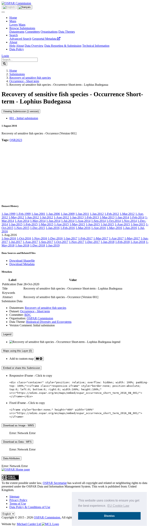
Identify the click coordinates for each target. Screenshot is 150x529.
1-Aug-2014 (82, 221)
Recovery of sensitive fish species (30, 77)
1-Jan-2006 (53, 213)
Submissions (17, 74)
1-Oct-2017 (61, 242)
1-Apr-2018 (137, 242)
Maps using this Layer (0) (17, 350)
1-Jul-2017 (15, 242)
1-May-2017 (132, 238)
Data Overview (34, 45)
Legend (7, 334)
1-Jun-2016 (130, 228)
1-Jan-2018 (107, 242)
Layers (13, 24)
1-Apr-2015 (61, 224)
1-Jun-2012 (32, 217)
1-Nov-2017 (76, 242)
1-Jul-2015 (107, 224)
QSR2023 (16, 140)
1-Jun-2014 (53, 221)
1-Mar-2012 (127, 213)
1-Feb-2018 (122, 242)
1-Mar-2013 (107, 217)
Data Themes (66, 31)
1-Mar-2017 (100, 238)
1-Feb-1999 (23, 213)
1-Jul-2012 (46, 217)
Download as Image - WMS (18, 425)
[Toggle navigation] (3, 12)
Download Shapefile (22, 260)
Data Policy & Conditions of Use (29, 507)
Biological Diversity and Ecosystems (48, 321)
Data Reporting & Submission (62, 45)
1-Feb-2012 (111, 213)
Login (5, 55)
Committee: (16, 314)
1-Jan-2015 (15, 224)
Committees (32, 31)
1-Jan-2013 (77, 217)
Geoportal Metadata (44, 38)
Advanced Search (20, 38)
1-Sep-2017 (46, 242)
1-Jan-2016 (53, 228)
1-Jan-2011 (82, 213)
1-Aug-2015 (122, 224)
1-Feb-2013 (91, 217)
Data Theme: (17, 321)
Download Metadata (22, 264)
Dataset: (14, 311)
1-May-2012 (16, 217)
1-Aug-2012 (61, 217)
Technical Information (95, 45)
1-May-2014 (38, 221)
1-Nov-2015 (21, 228)
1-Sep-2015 (138, 224)
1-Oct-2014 (113, 221)
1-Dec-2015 (37, 228)
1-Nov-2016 (39, 238)
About (13, 42)
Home (13, 17)
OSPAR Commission (40, 318)
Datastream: (16, 307)
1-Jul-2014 (67, 221)
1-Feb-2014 (137, 217)
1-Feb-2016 (67, 228)
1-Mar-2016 (83, 228)
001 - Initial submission (23, 118)
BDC (27, 314)
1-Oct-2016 (24, 238)
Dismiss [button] (109, 515)
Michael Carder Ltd (29, 524)
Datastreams (16, 31)
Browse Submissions (22, 28)
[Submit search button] (4, 64)
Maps (12, 21)
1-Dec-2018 (37, 245)
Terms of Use (17, 503)
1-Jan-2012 (97, 213)
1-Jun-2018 (22, 245)
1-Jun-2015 (93, 224)
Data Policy (16, 49)
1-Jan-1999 (8, 213)
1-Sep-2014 (98, 221)
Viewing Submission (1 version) (21, 111)
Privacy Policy (18, 500)
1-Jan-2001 (38, 213)
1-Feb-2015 (30, 224)
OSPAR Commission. (47, 517)
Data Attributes (11, 458)
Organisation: (17, 318)
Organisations (49, 31)
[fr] (24, 7)
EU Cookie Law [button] (118, 505)
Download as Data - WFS (17, 441)
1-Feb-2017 (85, 238)
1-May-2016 (114, 228)
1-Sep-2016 (9, 238)
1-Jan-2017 (70, 238)
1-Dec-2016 (55, 238)
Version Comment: (20, 325)
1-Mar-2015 (45, 224)
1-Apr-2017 (116, 238)
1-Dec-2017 (92, 242)
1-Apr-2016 (98, 228)
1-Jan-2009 (68, 213)
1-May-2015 (77, 224)
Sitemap (14, 496)
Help (12, 45)
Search (13, 35)
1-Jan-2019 (53, 245)
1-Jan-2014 (122, 217)
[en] (9, 7)
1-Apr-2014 (22, 221)
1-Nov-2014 (129, 221)
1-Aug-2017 (30, 242)
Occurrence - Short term (24, 81)
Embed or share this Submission (21, 368)
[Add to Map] (39, 359)
